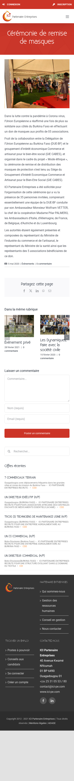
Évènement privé (17, 342)
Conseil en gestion (53, 620)
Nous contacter (51, 628)
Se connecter (16, 673)
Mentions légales (38, 723)
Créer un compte (18, 682)
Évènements (28, 263)
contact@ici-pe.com (52, 686)
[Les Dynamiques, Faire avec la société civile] (55, 316)
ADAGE (52, 723)
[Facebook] (43, 700)
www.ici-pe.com (50, 691)
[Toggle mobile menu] (68, 17)
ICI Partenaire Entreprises (42, 718)
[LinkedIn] (52, 700)
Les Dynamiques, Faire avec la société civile (53, 345)
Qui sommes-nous (53, 591)
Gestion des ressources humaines (49, 606)
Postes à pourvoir (19, 650)
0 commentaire (44, 263)
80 (65, 681)
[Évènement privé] (19, 316)
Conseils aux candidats (16, 661)
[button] (7, 337)
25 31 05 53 (50, 681)
